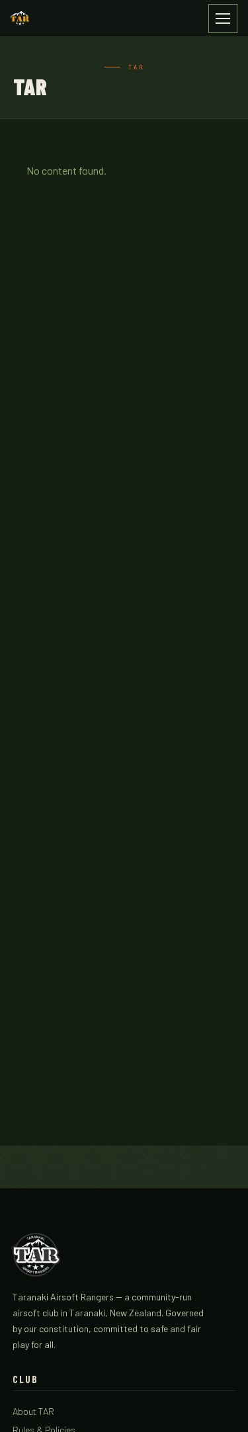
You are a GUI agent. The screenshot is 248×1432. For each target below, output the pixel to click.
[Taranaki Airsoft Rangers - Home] (20, 18)
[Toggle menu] (222, 18)
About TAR (33, 1411)
